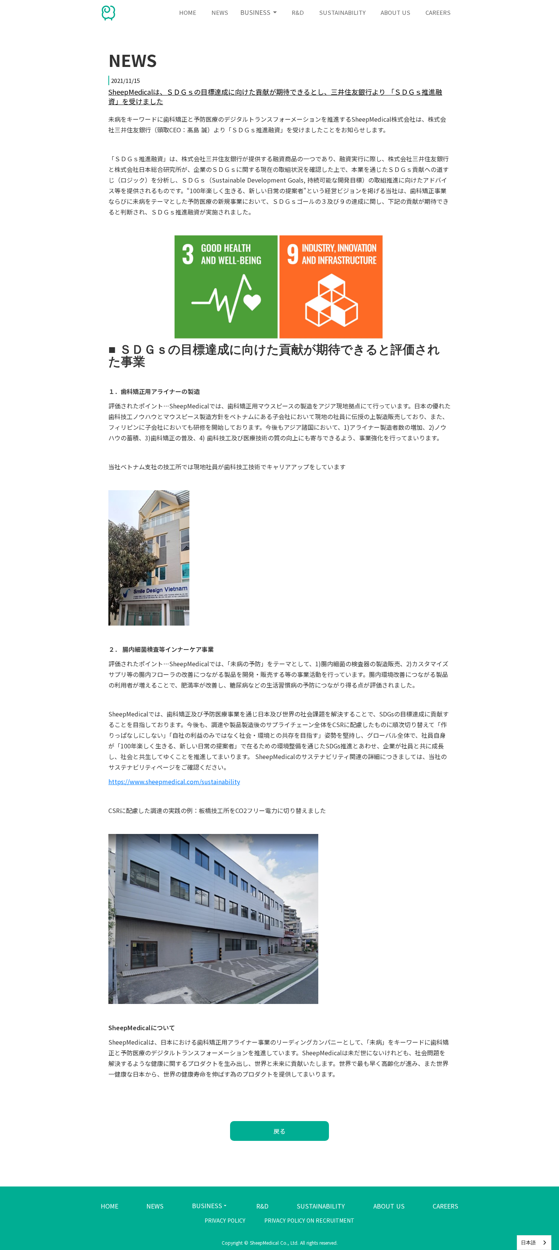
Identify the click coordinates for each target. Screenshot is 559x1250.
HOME (109, 1206)
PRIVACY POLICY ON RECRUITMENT (309, 1220)
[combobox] (534, 1242)
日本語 (528, 1242)
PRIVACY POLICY (225, 1220)
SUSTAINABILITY (321, 1206)
